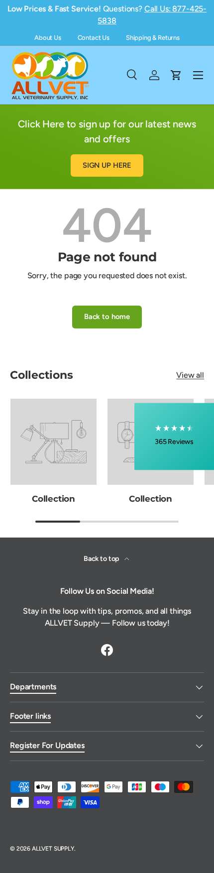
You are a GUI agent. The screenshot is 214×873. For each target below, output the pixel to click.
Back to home (107, 316)
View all (190, 375)
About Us (47, 37)
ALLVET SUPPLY (53, 848)
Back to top (102, 558)
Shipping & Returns (153, 37)
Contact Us (93, 37)
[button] (174, 436)
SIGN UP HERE (107, 165)
